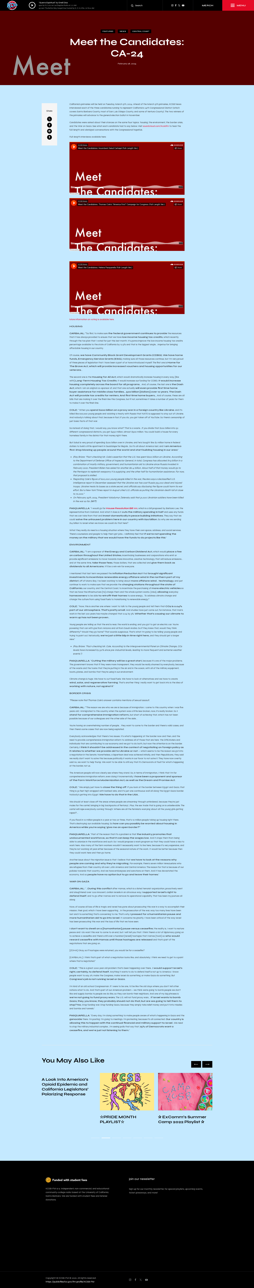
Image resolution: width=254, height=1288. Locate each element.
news (123, 31)
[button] (196, 1064)
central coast (140, 31)
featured (108, 31)
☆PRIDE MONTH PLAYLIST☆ (60, 1119)
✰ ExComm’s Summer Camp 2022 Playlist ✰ (124, 1119)
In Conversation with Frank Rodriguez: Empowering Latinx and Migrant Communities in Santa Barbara (184, 1127)
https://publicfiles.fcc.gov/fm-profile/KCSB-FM (70, 1281)
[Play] (32, 5)
